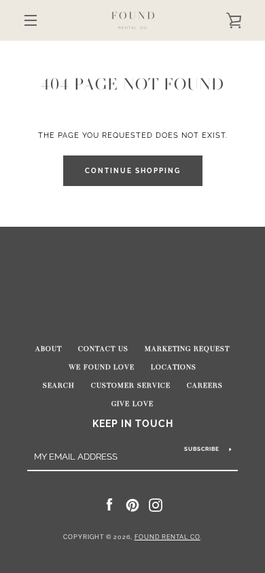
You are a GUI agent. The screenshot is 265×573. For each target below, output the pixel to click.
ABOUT (48, 349)
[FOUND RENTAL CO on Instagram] (155, 504)
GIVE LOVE (132, 404)
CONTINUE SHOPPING (133, 170)
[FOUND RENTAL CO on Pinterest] (132, 504)
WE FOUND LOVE (102, 367)
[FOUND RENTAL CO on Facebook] (109, 504)
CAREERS (205, 386)
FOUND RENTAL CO (167, 537)
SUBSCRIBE (201, 448)
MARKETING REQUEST (187, 349)
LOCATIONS (173, 367)
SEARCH (59, 386)
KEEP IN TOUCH (132, 423)
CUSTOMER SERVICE (131, 386)
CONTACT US (103, 349)
